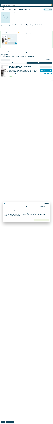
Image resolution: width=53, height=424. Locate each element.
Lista (40, 62)
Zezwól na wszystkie (41, 219)
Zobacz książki (48, 9)
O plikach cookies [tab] (42, 206)
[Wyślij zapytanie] (51, 5)
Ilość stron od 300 (23, 56)
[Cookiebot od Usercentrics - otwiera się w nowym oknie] (44, 203)
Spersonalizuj (25, 219)
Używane (13, 56)
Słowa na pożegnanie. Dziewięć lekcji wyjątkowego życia (11, 36)
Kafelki (14, 62)
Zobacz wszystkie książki (27, 33)
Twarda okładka (7, 56)
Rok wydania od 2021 (31, 56)
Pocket (17, 56)
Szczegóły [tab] (26, 206)
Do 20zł (2, 56)
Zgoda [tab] (11, 206)
